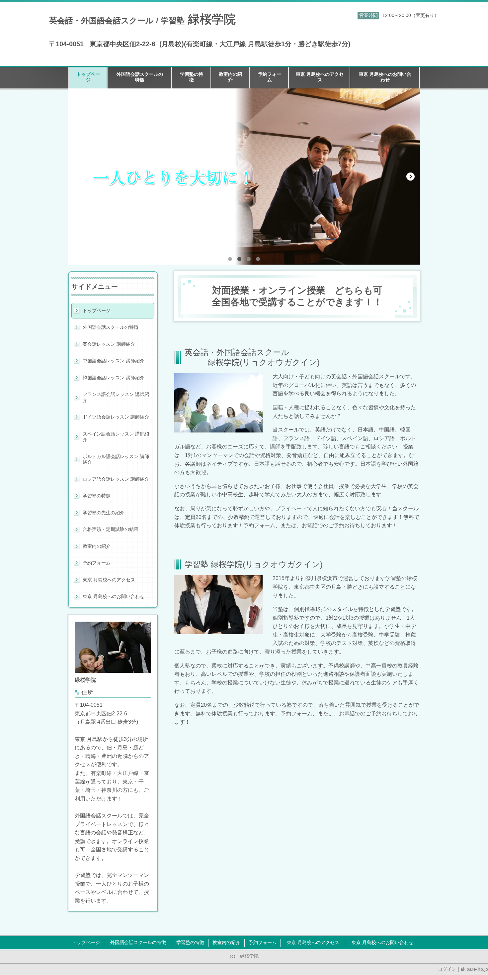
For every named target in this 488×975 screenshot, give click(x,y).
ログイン (447, 969)
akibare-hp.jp (474, 969)
